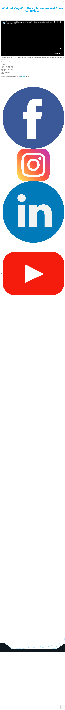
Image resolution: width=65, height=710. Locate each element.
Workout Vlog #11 (13, 62)
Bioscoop (23, 76)
